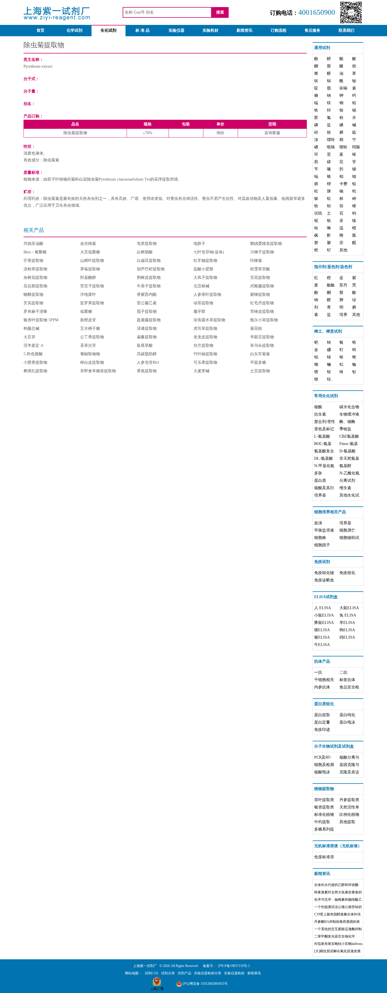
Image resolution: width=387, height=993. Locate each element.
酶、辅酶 (347, 422)
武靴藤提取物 (262, 286)
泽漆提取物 (147, 328)
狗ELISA (347, 630)
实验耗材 (210, 30)
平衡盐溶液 (324, 530)
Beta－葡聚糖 (35, 252)
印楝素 (256, 260)
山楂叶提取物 (92, 260)
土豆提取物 (260, 371)
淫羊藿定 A (33, 345)
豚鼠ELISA (324, 622)
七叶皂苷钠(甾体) (209, 252)
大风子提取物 (205, 277)
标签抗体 (347, 680)
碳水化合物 (349, 407)
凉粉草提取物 (35, 269)
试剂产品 (184, 973)
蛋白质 (320, 480)
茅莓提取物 (90, 269)
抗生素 (320, 414)
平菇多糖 (258, 362)
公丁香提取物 (92, 337)
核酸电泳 (322, 772)
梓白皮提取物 (92, 362)
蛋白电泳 (347, 722)
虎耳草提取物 (205, 328)
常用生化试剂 (326, 396)
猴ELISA (322, 637)
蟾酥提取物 (33, 294)
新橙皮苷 (88, 320)
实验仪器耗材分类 (207, 973)
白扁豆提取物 (149, 260)
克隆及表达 (349, 772)
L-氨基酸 (322, 436)
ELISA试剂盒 (326, 597)
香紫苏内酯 (147, 294)
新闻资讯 (244, 30)
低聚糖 (86, 311)
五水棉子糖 (90, 328)
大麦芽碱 (201, 371)
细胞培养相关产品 (330, 512)
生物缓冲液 (349, 414)
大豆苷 (29, 337)
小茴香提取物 (35, 362)
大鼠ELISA (349, 608)
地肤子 (199, 243)
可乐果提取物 (205, 362)
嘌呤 (331, 140)
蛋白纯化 (347, 715)
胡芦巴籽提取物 (151, 269)
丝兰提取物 (203, 345)
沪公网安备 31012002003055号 (205, 984)
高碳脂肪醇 (147, 354)
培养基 (320, 495)
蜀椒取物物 (90, 354)
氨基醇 (345, 466)
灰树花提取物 (35, 277)
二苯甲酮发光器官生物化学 (334, 936)
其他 (343, 250)
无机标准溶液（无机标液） (338, 846)
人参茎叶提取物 (207, 294)
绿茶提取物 (203, 303)
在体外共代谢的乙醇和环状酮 (336, 885)
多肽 (318, 473)
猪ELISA (322, 630)
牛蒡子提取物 (149, 286)
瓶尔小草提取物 (264, 320)
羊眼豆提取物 (262, 337)
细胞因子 (322, 545)
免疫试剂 (322, 562)
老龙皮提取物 (205, 337)
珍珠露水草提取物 (209, 320)
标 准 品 (142, 30)
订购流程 (278, 30)
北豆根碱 (201, 286)
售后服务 (312, 30)
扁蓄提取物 (147, 337)
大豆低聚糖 (90, 252)
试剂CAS (151, 973)
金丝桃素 (88, 243)
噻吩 (343, 147)
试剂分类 (168, 973)
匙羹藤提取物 (149, 320)
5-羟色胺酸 (33, 354)
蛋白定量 (322, 722)
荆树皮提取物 (149, 277)
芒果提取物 (33, 260)
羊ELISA (347, 622)
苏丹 (343, 285)
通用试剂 (322, 48)
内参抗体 (322, 687)
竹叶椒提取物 (205, 354)
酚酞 (331, 285)
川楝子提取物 (262, 252)
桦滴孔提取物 (35, 371)
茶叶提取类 (324, 800)
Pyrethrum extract (38, 66)
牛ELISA (322, 645)
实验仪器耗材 (234, 973)
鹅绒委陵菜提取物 (266, 243)
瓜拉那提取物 (35, 286)
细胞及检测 (324, 765)
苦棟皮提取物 (262, 311)
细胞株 (320, 538)
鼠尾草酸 (145, 345)
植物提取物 (324, 789)
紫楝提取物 (260, 294)
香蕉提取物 (147, 371)
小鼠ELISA (324, 615)
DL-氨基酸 (323, 458)
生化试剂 (108, 30)
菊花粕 (256, 328)
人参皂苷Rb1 (148, 362)
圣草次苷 (88, 345)
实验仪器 (176, 30)
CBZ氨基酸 (349, 436)
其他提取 (347, 822)
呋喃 (343, 88)
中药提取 (322, 822)
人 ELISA (322, 608)
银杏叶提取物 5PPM (41, 320)
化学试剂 (74, 30)
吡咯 (331, 147)
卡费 (343, 184)
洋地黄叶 (88, 294)
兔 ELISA (347, 615)
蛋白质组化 (324, 704)
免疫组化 (347, 573)
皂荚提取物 (147, 243)
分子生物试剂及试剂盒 (334, 746)
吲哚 (356, 147)
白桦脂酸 (145, 252)
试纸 (318, 213)
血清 (318, 523)
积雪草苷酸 (260, 269)
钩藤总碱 (31, 328)
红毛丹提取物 (262, 303)
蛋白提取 (322, 715)
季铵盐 (345, 429)
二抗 (343, 672)
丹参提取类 (349, 800)
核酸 (318, 407)
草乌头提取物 (262, 345)
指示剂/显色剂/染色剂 (333, 267)
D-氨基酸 (347, 451)
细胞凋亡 (347, 530)
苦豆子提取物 (92, 286)
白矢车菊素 (260, 354)
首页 (40, 30)
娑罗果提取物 (92, 303)
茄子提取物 (147, 311)
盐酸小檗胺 (203, 269)
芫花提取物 (260, 277)
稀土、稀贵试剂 (328, 331)
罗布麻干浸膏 (35, 311)
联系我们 (346, 30)
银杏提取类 (324, 807)
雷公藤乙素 (147, 303)
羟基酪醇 (88, 277)
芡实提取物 (33, 303)
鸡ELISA (347, 637)
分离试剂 (347, 480)
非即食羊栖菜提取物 (98, 371)
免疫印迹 (322, 729)
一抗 (318, 672)
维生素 (345, 488)
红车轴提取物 (205, 260)
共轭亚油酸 (33, 243)
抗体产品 (322, 661)
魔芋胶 (199, 311)
